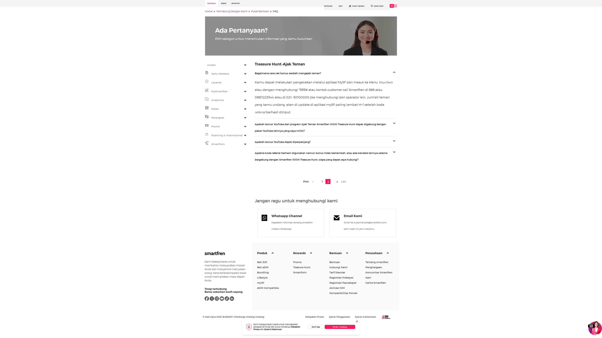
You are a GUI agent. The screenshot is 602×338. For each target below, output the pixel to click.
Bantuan (335, 253)
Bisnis (223, 3)
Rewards (299, 253)
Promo (297, 262)
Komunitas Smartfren (378, 272)
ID (392, 6)
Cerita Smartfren (375, 282)
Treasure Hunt (301, 267)
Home (209, 11)
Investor (235, 3)
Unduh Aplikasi (358, 6)
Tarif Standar (337, 272)
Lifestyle (262, 277)
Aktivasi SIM (337, 287)
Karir (341, 6)
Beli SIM (262, 262)
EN (395, 6)
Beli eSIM (263, 267)
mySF (260, 282)
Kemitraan (328, 6)
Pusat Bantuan (260, 11)
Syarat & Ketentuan (273, 329)
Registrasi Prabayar (341, 277)
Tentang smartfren (376, 262)
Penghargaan (373, 267)
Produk (262, 253)
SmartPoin (300, 272)
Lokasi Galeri (378, 6)
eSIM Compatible (268, 287)
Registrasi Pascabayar (342, 282)
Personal (211, 3)
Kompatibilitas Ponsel (343, 293)
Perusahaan (374, 253)
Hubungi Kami (338, 267)
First (307, 181)
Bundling (263, 272)
